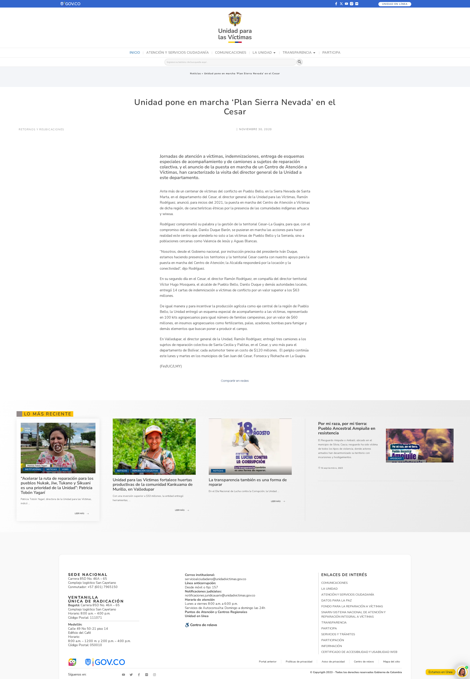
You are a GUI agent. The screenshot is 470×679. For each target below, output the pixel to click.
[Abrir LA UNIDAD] (274, 52)
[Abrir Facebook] (139, 674)
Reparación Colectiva (145, 470)
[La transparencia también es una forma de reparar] (250, 447)
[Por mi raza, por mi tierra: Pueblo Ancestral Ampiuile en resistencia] (419, 445)
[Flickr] (356, 3)
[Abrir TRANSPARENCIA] (314, 52)
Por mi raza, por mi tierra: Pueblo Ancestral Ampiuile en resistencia (346, 428)
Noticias (195, 73)
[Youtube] (346, 3)
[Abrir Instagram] (155, 674)
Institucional (33, 469)
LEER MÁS (79, 513)
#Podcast (396, 458)
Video (65, 469)
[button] (70, 4)
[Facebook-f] (336, 3)
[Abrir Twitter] (132, 674)
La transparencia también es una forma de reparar (248, 482)
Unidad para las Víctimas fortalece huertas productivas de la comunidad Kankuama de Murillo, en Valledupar (153, 484)
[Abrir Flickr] (147, 674)
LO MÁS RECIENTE (47, 414)
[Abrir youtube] (124, 674)
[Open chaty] (462, 672)
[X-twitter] (341, 3)
